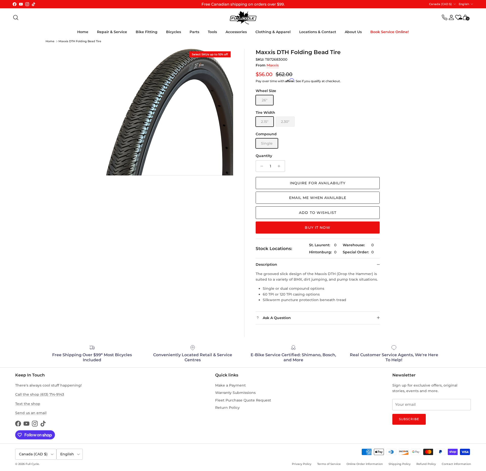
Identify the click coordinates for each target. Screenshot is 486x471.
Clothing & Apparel (273, 32)
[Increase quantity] (280, 166)
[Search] (16, 17)
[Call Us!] (444, 17)
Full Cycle (32, 464)
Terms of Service (329, 464)
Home (82, 32)
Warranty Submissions (235, 392)
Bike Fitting (146, 32)
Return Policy (227, 407)
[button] (318, 198)
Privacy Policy (301, 464)
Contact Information (456, 464)
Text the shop (27, 403)
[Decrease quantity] (260, 166)
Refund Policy (426, 464)
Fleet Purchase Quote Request (243, 400)
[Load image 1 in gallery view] (169, 112)
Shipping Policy (400, 464)
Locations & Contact (317, 32)
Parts (194, 32)
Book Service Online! (389, 32)
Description (266, 264)
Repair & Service (112, 32)
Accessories (236, 32)
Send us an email (31, 413)
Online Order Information (365, 464)
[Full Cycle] (243, 17)
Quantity (264, 155)
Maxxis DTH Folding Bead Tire (79, 41)
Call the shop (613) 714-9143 (39, 394)
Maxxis (273, 65)
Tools (212, 32)
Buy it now (317, 227)
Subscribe (409, 419)
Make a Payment (230, 385)
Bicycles (173, 32)
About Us (353, 32)
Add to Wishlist (317, 212)
